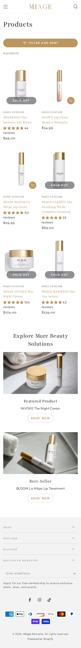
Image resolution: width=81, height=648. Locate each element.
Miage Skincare (33, 633)
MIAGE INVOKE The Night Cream (18, 294)
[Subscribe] (75, 573)
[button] (75, 6)
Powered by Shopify (40, 638)
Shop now (40, 418)
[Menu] (5, 6)
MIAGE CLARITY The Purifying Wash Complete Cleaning (57, 207)
